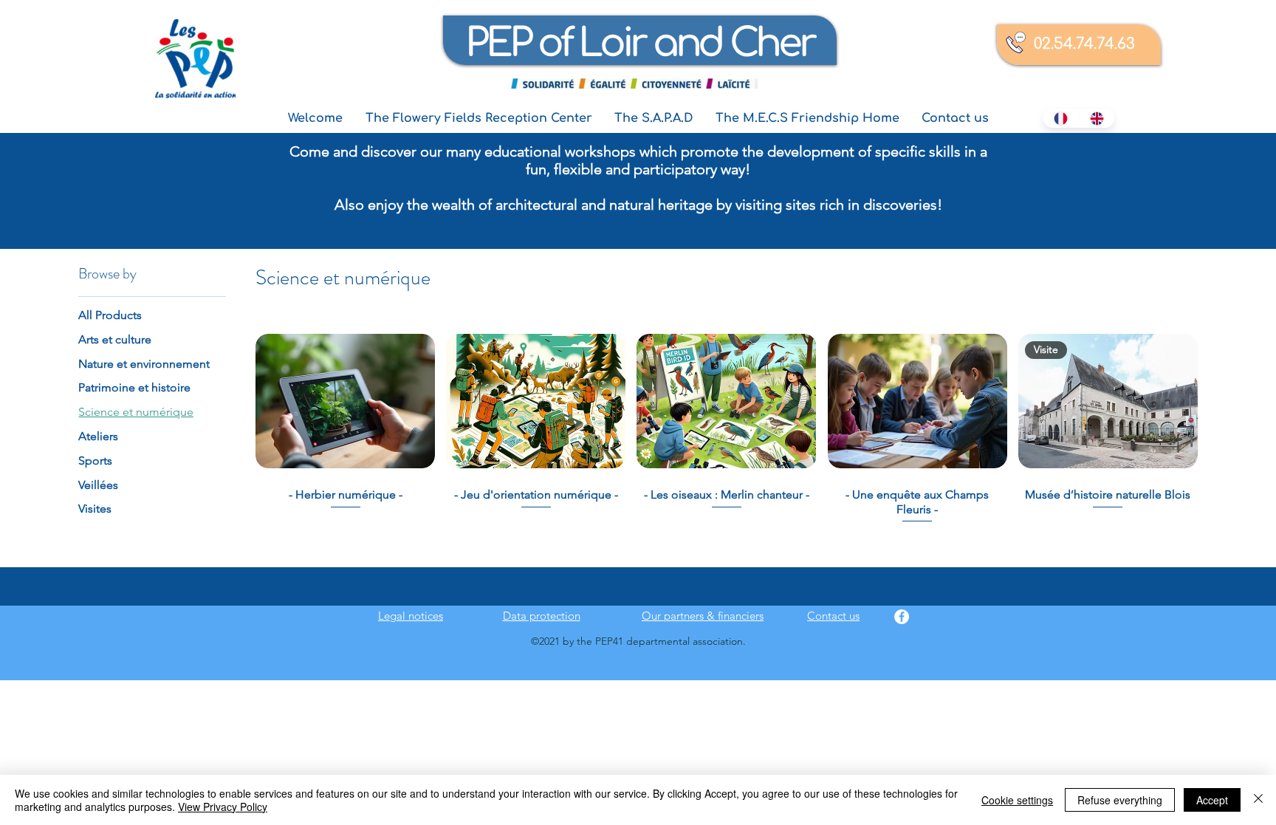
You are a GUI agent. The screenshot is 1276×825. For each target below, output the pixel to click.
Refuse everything (1119, 800)
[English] (1097, 118)
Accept (1212, 800)
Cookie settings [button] (1017, 800)
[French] (1061, 118)
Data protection (541, 616)
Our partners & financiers (703, 616)
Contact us (833, 616)
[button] (478, 118)
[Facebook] (901, 616)
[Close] (1258, 800)
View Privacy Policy (222, 806)
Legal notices (410, 616)
